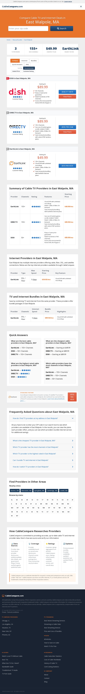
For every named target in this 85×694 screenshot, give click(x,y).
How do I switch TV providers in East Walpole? (31, 467)
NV (28, 508)
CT (42, 500)
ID (72, 500)
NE (23, 508)
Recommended (29, 68)
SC (27, 512)
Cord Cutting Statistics (51, 667)
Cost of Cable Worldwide (52, 660)
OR (12, 512)
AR (27, 500)
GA (62, 500)
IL (11, 504)
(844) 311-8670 (67, 92)
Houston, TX (6, 628)
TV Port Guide (6, 674)
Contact (46, 678)
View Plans (67, 96)
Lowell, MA (63, 491)
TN (37, 512)
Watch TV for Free (50, 646)
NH (33, 508)
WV (68, 512)
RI (22, 512)
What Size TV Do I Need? (10, 663)
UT (47, 512)
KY (31, 504)
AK (17, 500)
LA (36, 504)
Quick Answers (17, 64)
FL (57, 500)
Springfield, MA (39, 491)
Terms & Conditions (13, 612)
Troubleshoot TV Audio (10, 670)
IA (21, 504)
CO (37, 500)
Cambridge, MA (52, 491)
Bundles (34, 61)
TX (42, 512)
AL (12, 500)
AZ (22, 500)
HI (67, 500)
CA (32, 500)
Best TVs (5, 660)
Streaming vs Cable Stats (52, 624)
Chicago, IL (6, 621)
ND (59, 508)
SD (32, 512)
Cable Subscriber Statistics (53, 656)
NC (54, 508)
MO (12, 508)
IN (16, 504)
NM (44, 508)
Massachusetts (17, 40)
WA (63, 512)
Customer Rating (28, 71)
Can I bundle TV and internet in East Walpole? (30, 460)
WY (17, 516)
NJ (38, 508)
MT (18, 508)
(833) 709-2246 (67, 127)
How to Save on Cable (51, 643)
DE (47, 500)
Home (8, 40)
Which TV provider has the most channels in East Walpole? (35, 447)
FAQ (27, 64)
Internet (24, 61)
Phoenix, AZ (6, 635)
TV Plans (15, 61)
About (46, 675)
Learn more (68, 1)
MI (57, 504)
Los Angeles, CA (7, 624)
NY (49, 508)
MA (52, 504)
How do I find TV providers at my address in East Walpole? (35, 418)
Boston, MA (15, 491)
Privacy (4, 612)
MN (63, 504)
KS (26, 504)
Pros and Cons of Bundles (53, 631)
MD (46, 504)
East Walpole (28, 40)
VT (52, 512)
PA (17, 512)
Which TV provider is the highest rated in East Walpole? (34, 454)
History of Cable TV (50, 663)
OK (70, 508)
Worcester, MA (26, 491)
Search (62, 28)
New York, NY (6, 631)
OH (65, 508)
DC (52, 500)
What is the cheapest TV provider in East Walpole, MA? (34, 440)
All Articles (47, 639)
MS (68, 504)
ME (41, 504)
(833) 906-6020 (67, 166)
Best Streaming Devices (52, 628)
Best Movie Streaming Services (54, 621)
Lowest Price (16, 71)
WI (12, 516)
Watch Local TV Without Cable (12, 656)
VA (58, 512)
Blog (45, 682)
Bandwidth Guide (7, 667)
